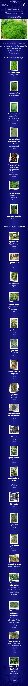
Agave (14, 263)
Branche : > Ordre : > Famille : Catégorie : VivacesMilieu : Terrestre (14, 346)
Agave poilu (14, 396)
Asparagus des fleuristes (14, 195)
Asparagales (23, 46)
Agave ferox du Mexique (14, 481)
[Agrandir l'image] (14, 20)
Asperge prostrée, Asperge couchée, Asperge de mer (14, 169)
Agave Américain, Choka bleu (14, 243)
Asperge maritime (14, 94)
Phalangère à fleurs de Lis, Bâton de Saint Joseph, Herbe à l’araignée (14, 590)
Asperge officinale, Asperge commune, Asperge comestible (14, 117)
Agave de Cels (14, 351)
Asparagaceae (16, 48)
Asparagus (14, 217)
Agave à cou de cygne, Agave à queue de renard (14, 307)
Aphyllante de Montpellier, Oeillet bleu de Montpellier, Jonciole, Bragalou (14, 619)
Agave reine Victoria (14, 565)
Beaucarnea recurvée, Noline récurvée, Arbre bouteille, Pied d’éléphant (14, 645)
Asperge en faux (14, 73)
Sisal (14, 505)
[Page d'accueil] (24, 5)
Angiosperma (10, 46)
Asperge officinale (14, 142)
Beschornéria (14, 671)
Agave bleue (14, 546)
